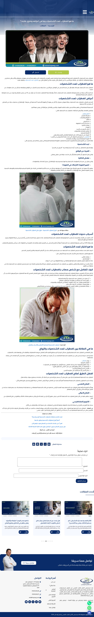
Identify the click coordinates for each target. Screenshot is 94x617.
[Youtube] (26, 601)
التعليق (84, 466)
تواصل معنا (52, 607)
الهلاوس (86, 137)
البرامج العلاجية (53, 590)
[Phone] (89, 603)
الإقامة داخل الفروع (52, 595)
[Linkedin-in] (29, 601)
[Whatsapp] (89, 608)
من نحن (53, 582)
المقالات (43, 26)
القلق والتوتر (86, 113)
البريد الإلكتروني (83, 475)
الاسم (85, 470)
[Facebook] (39, 601)
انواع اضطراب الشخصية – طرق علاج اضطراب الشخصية (41, 230)
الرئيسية (51, 26)
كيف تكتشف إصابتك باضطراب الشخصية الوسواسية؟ (47, 417)
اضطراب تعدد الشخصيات (31, 80)
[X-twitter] (33, 601)
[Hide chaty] (89, 613)
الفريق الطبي (51, 600)
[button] (49, 444)
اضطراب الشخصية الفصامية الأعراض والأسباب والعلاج (44, 345)
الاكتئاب (84, 360)
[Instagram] (36, 601)
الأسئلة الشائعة (51, 604)
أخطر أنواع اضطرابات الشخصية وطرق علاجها (47, 420)
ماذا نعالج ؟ (52, 585)
